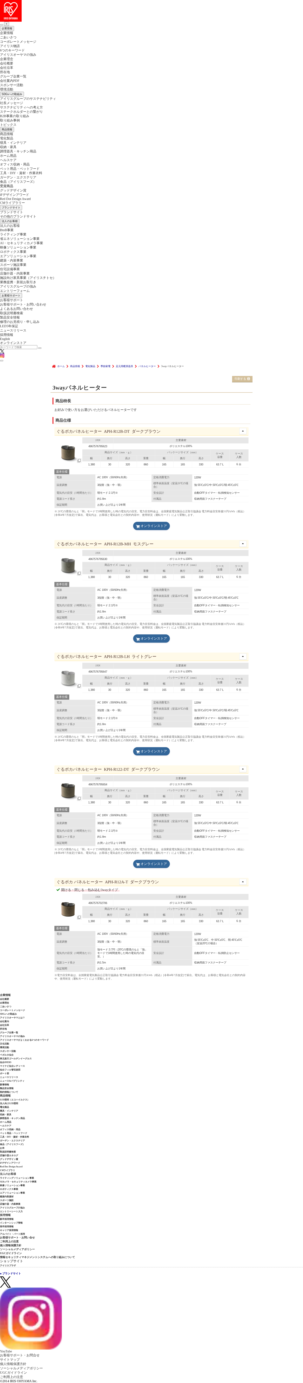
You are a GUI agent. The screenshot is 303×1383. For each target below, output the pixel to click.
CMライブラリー (12, 203)
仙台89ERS (5, 1062)
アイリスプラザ (8, 1265)
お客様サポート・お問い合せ (17, 1237)
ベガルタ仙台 (7, 1055)
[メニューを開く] (1, 360)
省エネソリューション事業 (20, 238)
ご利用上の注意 (9, 1241)
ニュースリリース (13, 330)
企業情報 (7, 28)
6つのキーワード (12, 50)
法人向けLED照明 (9, 1103)
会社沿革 (6, 67)
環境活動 (6, 89)
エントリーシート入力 (11, 1211)
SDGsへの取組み (12, 94)
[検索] (39, 348)
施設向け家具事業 (28, 277)
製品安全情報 (10, 317)
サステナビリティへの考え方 (21, 107)
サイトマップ (10, 1359)
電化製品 (6, 138)
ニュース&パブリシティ (12, 1081)
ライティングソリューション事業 (17, 1178)
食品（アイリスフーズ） (12, 1144)
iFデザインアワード (14, 194)
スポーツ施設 (7, 1200)
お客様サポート (11, 295)
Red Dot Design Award (15, 199)
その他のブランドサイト (18, 216)
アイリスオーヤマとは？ (12, 1017)
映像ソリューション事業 (18, 247)
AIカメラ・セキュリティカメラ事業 (18, 1181)
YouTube (6, 1351)
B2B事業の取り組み (14, 116)
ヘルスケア (8, 160)
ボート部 (4, 1073)
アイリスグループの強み (18, 286)
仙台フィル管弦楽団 (10, 1069)
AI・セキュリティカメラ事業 (21, 243)
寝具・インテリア (13, 142)
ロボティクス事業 (13, 251)
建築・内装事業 (11, 260)
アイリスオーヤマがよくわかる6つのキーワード (24, 1040)
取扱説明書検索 (11, 313)
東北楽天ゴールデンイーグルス (16, 1058)
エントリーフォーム (15, 291)
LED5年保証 (9, 326)
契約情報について (9, 1092)
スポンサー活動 (11, 85)
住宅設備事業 (10, 269)
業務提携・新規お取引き (18, 282)
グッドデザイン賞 (13, 190)
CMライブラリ (7, 1170)
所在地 (5, 72)
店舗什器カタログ (9, 1155)
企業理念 (6, 59)
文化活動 (4, 1043)
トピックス (8, 124)
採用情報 (6, 335)
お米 (2, 1148)
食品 (18, 181)
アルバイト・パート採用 (12, 1234)
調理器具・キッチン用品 (18, 151)
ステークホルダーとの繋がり (21, 111)
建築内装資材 (7, 1196)
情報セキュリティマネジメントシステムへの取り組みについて (37, 1257)
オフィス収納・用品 (15, 164)
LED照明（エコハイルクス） (14, 1099)
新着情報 (4, 1084)
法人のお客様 (10, 221)
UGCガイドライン (11, 1253)
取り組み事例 (10, 120)
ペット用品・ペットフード (20, 168)
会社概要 (6, 63)
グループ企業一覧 (13, 76)
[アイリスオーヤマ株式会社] (151, 11)
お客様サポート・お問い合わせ (23, 304)
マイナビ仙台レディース (12, 1066)
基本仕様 (62, 471)
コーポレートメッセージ (18, 41)
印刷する (240, 378)
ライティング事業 (13, 234)
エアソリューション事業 (18, 256)
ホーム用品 (8, 155)
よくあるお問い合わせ (16, 308)
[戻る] (1, 24)
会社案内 (4, 1021)
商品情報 (7, 129)
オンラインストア (13, 343)
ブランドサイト (11, 207)
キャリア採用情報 (9, 1230)
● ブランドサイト (10, 1273)
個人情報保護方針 (10, 1245)
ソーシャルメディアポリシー (17, 1249)
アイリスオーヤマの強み (18, 54)
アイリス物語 (10, 46)
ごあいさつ (8, 37)
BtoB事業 (7, 230)
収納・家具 (8, 147)
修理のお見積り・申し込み (20, 321)
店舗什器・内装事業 (15, 273)
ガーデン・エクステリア (18, 177)
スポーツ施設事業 (13, 264)
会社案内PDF (9, 80)
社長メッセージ (11, 103)
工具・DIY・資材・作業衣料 (21, 173)
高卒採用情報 (7, 1226)
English (5, 339)
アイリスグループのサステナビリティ (28, 98)
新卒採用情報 (7, 1219)
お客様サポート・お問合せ (20, 1355)
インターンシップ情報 (11, 1222)
